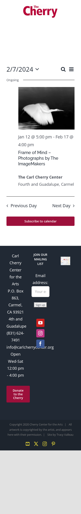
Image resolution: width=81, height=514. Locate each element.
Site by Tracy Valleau (60, 435)
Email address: (40, 279)
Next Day (61, 206)
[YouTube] (40, 323)
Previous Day (24, 206)
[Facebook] (40, 344)
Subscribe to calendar (40, 221)
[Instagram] (40, 333)
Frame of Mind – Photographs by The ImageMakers (38, 158)
